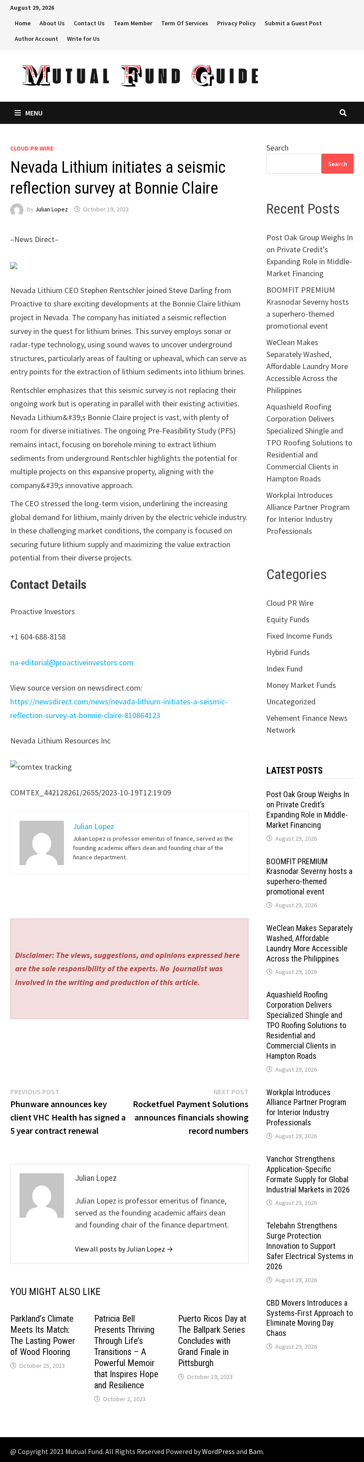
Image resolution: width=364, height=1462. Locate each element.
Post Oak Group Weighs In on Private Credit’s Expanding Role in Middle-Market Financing (307, 810)
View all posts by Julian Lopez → (124, 1248)
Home (23, 23)
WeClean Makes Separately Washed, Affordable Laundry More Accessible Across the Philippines (307, 366)
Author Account (36, 39)
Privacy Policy (236, 23)
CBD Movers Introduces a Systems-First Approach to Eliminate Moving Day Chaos (309, 1318)
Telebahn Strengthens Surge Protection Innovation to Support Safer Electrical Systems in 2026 (309, 1246)
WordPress (218, 1451)
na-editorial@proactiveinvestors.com (72, 662)
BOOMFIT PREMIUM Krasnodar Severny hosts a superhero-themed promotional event (309, 877)
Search (277, 148)
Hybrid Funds (288, 652)
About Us (52, 23)
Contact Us (89, 23)
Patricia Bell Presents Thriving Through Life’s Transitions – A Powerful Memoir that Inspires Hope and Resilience (126, 1351)
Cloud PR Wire (31, 148)
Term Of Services (184, 23)
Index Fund (284, 668)
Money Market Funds (301, 685)
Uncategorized (291, 701)
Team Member (133, 23)
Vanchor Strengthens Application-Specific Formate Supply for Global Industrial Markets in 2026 (308, 1174)
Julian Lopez (51, 209)
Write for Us (83, 39)
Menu (34, 112)
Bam (256, 1451)
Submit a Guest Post (293, 23)
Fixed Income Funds (299, 636)
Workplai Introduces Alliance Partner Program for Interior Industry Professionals (306, 1108)
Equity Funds (287, 619)
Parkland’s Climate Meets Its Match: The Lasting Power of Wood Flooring (42, 1335)
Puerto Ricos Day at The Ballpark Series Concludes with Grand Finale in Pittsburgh (212, 1340)
